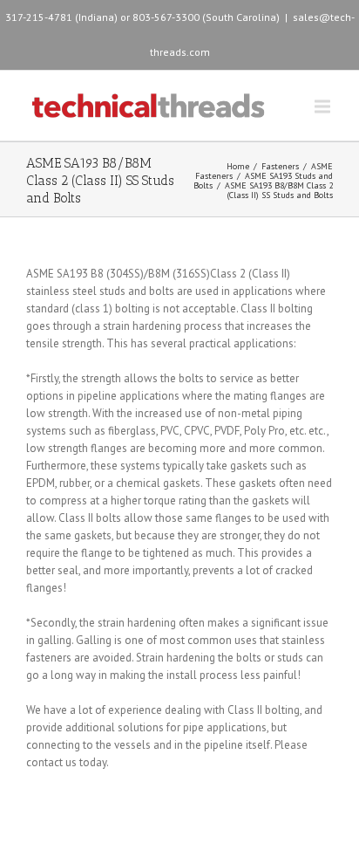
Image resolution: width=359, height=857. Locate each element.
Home (238, 166)
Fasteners (280, 166)
